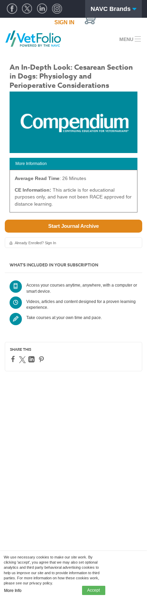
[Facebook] (14, 359)
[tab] (73, 164)
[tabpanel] (73, 193)
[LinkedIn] (32, 359)
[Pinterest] (42, 359)
